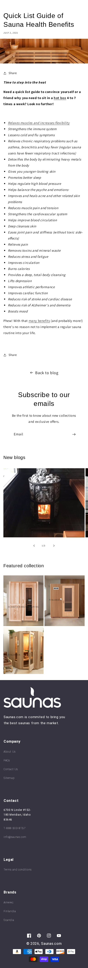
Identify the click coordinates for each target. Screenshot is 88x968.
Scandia (9, 920)
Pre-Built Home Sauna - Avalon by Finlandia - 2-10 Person (64, 590)
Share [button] (13, 73)
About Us (10, 751)
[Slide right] (54, 546)
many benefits (39, 321)
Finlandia (10, 911)
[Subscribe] (74, 434)
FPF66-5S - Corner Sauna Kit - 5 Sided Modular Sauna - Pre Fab (22, 643)
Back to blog (46, 372)
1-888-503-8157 (14, 828)
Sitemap (9, 778)
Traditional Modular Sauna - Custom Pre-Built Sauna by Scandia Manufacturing (22, 593)
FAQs (7, 760)
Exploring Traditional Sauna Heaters (39, 483)
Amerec (9, 902)
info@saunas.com (15, 837)
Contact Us (11, 769)
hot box (60, 98)
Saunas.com (51, 943)
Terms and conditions (18, 869)
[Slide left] (34, 546)
